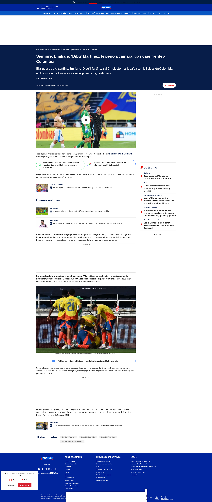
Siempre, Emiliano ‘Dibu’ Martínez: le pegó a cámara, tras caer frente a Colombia (71, 49)
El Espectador (69, 477)
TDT (97, 466)
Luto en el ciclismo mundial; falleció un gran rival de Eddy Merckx (157, 188)
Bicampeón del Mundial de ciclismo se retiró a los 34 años (158, 177)
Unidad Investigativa (105, 2)
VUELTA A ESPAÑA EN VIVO (62, 13)
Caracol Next (69, 488)
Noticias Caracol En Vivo (121, 2)
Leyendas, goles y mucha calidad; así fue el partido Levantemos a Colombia (81, 211)
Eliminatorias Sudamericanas (72, 441)
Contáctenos (100, 472)
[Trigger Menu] (38, 7)
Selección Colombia (56, 185)
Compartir (171, 85)
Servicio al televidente (103, 461)
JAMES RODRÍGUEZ (140, 13)
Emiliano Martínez (68, 437)
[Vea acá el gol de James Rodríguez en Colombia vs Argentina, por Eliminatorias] (42, 188)
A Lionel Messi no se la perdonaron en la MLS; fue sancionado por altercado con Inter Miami (87, 223)
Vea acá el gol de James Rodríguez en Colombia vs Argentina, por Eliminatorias (82, 187)
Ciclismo (147, 173)
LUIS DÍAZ (127, 13)
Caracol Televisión (71, 464)
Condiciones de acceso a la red (140, 461)
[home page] (73, 2)
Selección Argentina (108, 437)
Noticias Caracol (70, 461)
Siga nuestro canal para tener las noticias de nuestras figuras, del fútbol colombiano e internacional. (61, 164)
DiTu (66, 475)
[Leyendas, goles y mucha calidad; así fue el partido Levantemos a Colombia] (42, 211)
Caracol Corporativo (71, 486)
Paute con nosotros (102, 480)
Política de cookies (136, 469)
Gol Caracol (93, 2)
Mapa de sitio (100, 477)
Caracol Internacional (72, 483)
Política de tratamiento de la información (143, 466)
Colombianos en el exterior (153, 195)
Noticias (27, 480)
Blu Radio (68, 466)
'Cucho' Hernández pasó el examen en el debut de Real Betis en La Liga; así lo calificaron (159, 200)
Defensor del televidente (104, 464)
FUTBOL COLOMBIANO (114, 13)
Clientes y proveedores (103, 475)
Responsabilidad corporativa (139, 464)
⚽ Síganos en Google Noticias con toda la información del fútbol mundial (88, 361)
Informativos (136, 2)
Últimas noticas (82, 2)
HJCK (67, 472)
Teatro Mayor (69, 480)
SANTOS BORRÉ (79, 13)
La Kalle (67, 469)
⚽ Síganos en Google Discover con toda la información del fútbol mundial (111, 163)
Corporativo (134, 475)
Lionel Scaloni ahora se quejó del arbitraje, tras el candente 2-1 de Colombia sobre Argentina (87, 425)
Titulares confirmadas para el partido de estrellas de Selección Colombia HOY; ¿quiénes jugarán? (160, 213)
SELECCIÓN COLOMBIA (96, 13)
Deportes (16, 480)
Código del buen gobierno (104, 469)
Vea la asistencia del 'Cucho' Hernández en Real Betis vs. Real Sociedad (159, 225)
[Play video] (85, 120)
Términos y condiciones (138, 472)
